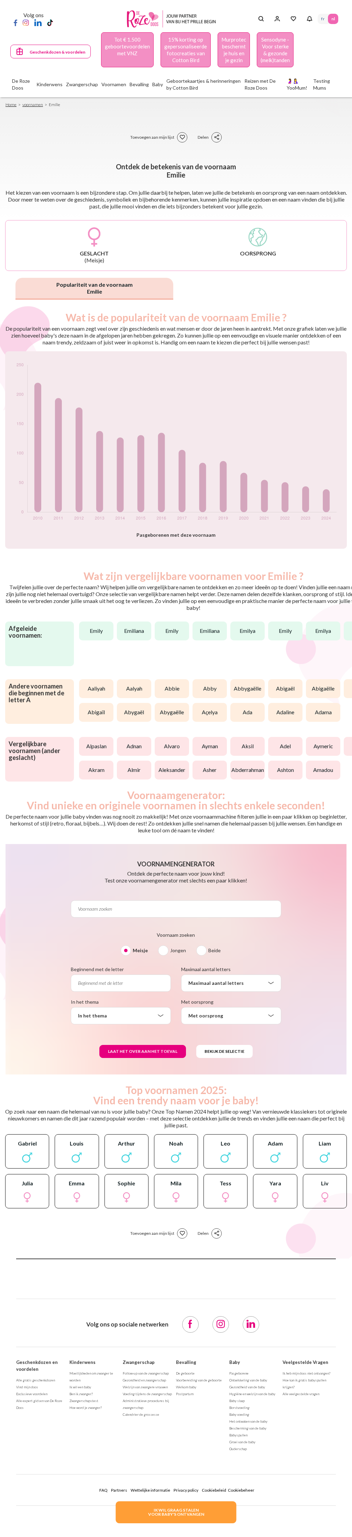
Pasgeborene (239, 1373)
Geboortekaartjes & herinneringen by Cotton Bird (203, 84)
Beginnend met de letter (97, 969)
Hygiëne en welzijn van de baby (252, 1394)
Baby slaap (237, 1401)
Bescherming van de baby (247, 1428)
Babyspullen (238, 1435)
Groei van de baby (242, 1442)
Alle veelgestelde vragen (301, 1394)
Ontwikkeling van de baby (248, 1380)
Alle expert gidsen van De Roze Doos (39, 1404)
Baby (234, 1362)
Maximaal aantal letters (206, 969)
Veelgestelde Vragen (305, 1362)
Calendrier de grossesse (141, 1414)
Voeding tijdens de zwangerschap (147, 1394)
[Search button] (261, 19)
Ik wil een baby (80, 1387)
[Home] (173, 19)
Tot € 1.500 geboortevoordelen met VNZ (127, 46)
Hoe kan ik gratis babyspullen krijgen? (304, 1383)
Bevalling (186, 1362)
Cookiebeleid (214, 1490)
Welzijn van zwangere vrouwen (145, 1387)
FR (322, 18)
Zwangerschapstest (83, 1401)
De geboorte (185, 1373)
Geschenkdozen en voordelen (37, 1365)
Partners (119, 1490)
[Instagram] (26, 22)
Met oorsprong (197, 1002)
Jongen (178, 950)
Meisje (140, 950)
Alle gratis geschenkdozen (35, 1380)
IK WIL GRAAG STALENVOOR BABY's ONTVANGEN (176, 1512)
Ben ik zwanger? (81, 1394)
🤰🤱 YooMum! (297, 84)
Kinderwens (82, 1362)
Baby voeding (239, 1414)
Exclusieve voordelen (31, 1394)
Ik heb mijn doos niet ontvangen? (306, 1373)
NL (333, 18)
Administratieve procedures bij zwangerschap (146, 1404)
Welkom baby (186, 1387)
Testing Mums (321, 84)
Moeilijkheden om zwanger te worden (91, 1376)
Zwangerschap (139, 1362)
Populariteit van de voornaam (94, 288)
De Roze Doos (21, 84)
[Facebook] (15, 22)
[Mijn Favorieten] (293, 19)
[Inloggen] (277, 19)
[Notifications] (309, 19)
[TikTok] (50, 22)
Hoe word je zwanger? (85, 1407)
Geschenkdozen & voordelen (57, 52)
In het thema (85, 1002)
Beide (214, 950)
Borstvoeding (239, 1407)
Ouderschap (238, 1449)
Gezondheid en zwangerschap (144, 1380)
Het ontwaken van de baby (248, 1421)
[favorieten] (182, 137)
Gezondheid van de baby (247, 1387)
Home (11, 104)
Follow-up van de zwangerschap (146, 1373)
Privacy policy (186, 1490)
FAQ (103, 1490)
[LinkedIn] (38, 22)
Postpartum (185, 1394)
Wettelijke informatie (150, 1490)
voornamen (32, 104)
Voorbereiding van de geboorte (199, 1380)
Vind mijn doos (27, 1387)
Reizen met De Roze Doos (260, 84)
